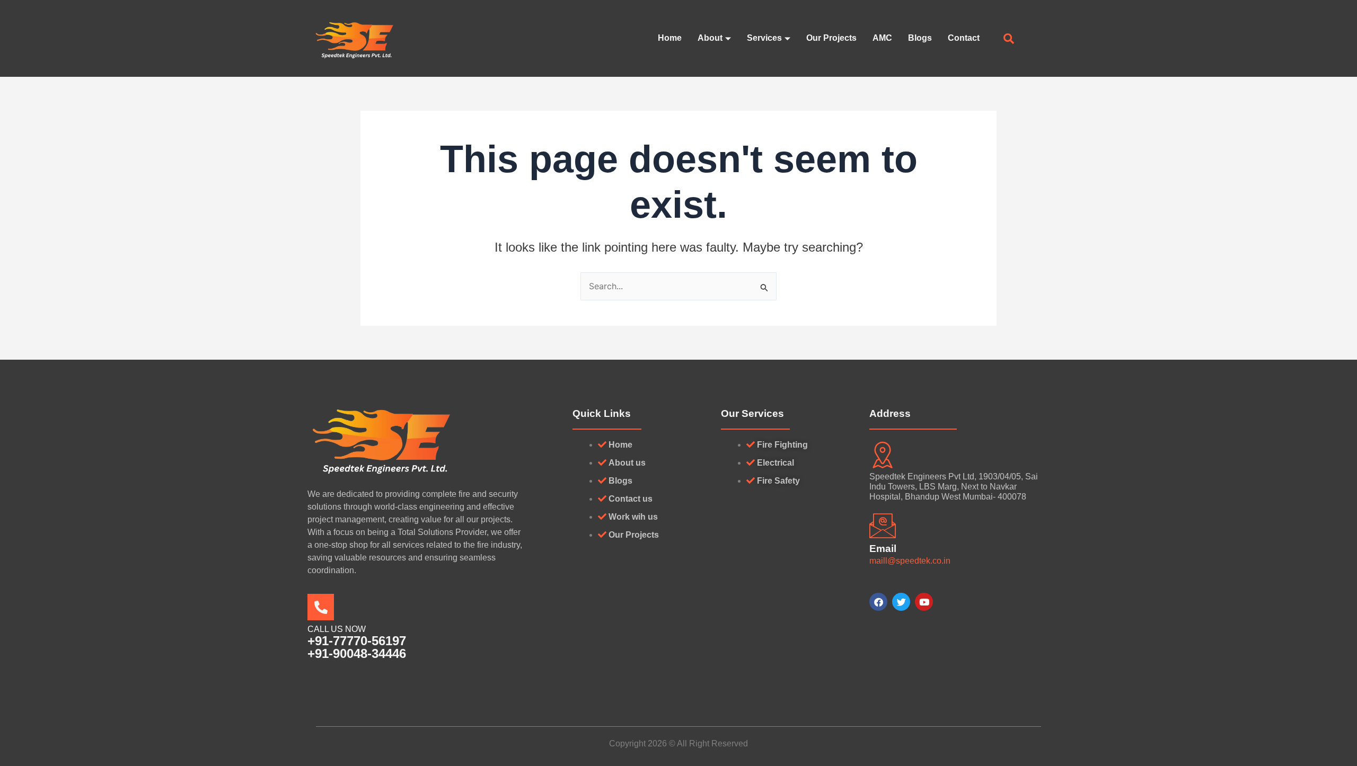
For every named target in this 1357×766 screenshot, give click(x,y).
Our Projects (831, 37)
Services (764, 37)
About (710, 37)
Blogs (920, 37)
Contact (964, 37)
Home (670, 37)
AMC (882, 37)
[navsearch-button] (1008, 39)
